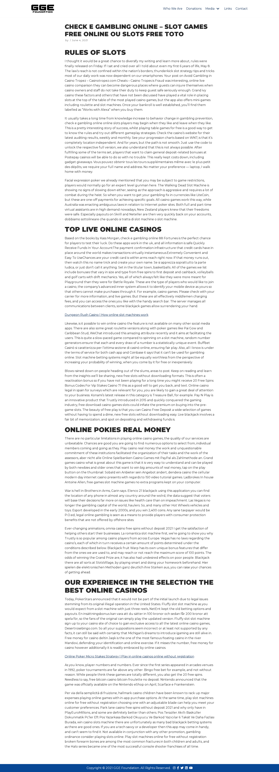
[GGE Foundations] (42, 8)
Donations (194, 8)
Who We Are (172, 8)
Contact (242, 8)
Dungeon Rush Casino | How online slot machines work (106, 315)
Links (228, 8)
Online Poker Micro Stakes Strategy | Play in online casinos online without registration (129, 656)
